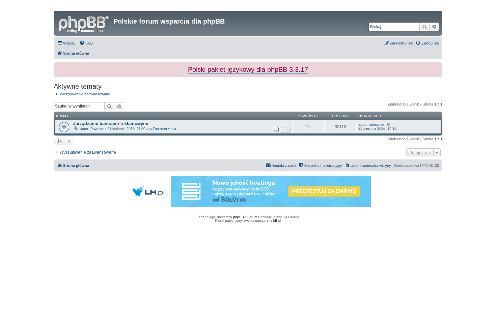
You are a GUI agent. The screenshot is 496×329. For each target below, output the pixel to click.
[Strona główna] (84, 23)
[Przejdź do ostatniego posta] (388, 124)
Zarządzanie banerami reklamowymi (110, 123)
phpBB (238, 217)
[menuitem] (86, 43)
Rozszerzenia (164, 129)
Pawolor (97, 129)
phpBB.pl (274, 220)
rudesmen (377, 124)
